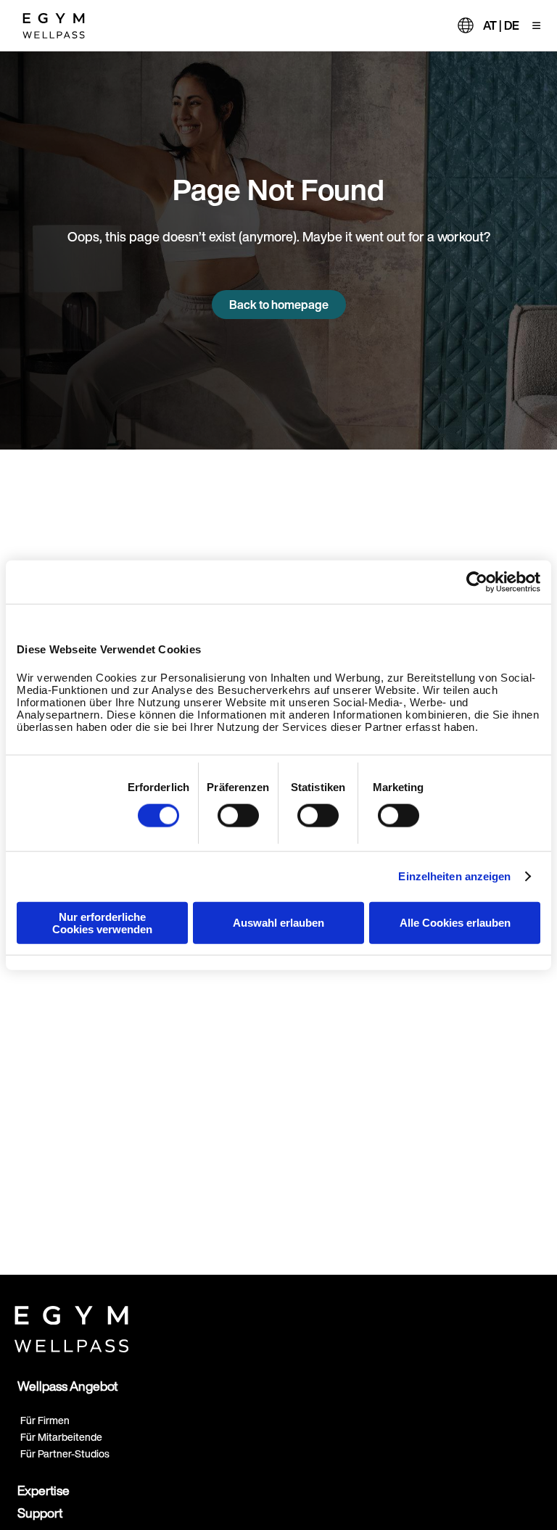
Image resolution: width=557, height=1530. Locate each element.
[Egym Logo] (71, 1326)
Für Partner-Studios (65, 1453)
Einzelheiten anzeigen (454, 876)
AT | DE (501, 25)
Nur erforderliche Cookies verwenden (102, 922)
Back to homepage (279, 304)
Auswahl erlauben (278, 923)
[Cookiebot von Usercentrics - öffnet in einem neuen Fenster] (476, 582)
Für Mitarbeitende (61, 1437)
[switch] (238, 815)
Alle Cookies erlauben (455, 923)
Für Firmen (45, 1420)
